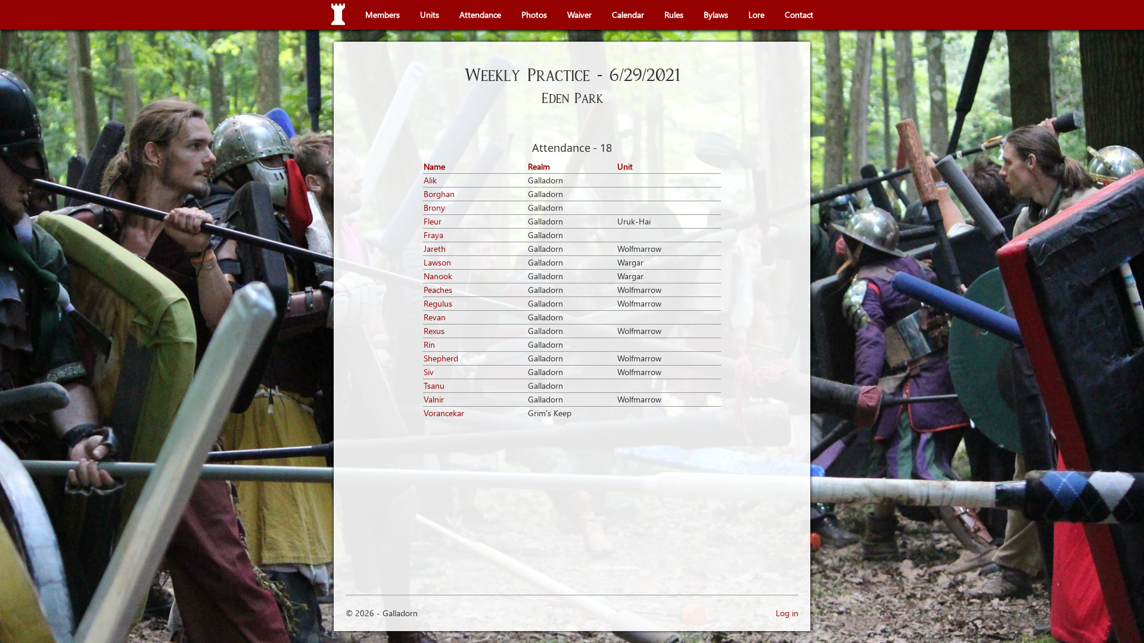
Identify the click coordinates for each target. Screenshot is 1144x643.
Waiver (579, 14)
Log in (787, 613)
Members (382, 14)
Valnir (434, 399)
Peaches (438, 289)
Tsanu (434, 385)
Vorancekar (444, 413)
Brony (434, 207)
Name (434, 166)
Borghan (439, 193)
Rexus (434, 330)
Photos (534, 14)
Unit (625, 166)
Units (429, 14)
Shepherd (441, 358)
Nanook (438, 276)
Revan (435, 317)
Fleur (433, 221)
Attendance (480, 14)
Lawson (437, 262)
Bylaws (716, 14)
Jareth (435, 248)
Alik (430, 180)
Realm (539, 166)
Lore (756, 14)
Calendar (628, 14)
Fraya (433, 235)
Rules (673, 14)
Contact (799, 14)
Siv (429, 371)
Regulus (438, 303)
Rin (429, 344)
